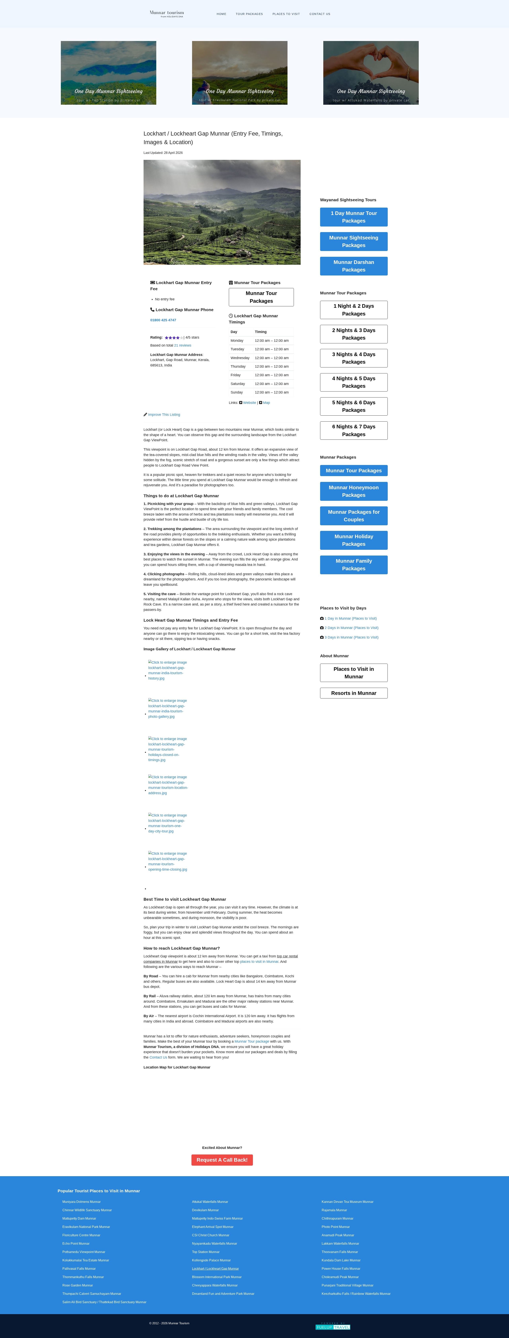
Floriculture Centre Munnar (81, 1235)
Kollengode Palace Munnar (211, 1260)
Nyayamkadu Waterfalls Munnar (214, 1243)
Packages (354, 309)
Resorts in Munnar (353, 693)
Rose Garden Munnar (77, 1285)
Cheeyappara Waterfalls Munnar (215, 1285)
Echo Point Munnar (75, 1243)
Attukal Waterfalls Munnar (210, 1201)
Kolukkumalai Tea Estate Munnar (85, 1260)
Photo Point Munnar (336, 1227)
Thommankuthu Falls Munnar (83, 1277)
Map (266, 403)
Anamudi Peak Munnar (338, 1235)
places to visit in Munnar (259, 962)
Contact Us (158, 1057)
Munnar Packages (353, 241)
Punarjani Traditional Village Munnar (347, 1285)
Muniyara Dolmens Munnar (81, 1201)
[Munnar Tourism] (160, 14)
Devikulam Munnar (205, 1210)
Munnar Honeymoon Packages (354, 491)
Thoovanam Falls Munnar (340, 1252)
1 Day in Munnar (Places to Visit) (351, 618)
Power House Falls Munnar (341, 1268)
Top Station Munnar (206, 1252)
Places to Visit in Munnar (354, 672)
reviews (182, 345)
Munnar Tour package (252, 1041)
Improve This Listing (164, 415)
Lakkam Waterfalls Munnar (340, 1243)
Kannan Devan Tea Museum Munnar (347, 1201)
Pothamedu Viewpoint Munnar (83, 1252)
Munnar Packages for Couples (354, 515)
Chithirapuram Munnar (337, 1218)
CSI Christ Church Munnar (210, 1235)
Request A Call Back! (222, 1160)
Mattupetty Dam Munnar (79, 1218)
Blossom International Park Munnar (217, 1277)
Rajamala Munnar (334, 1210)
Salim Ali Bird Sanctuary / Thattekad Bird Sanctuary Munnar (104, 1302)
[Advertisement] (354, 152)
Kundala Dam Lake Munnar (341, 1260)
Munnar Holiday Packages (354, 540)
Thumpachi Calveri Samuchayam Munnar (91, 1293)
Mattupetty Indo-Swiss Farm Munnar (217, 1218)
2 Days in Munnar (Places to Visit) (352, 628)
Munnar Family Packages (354, 564)
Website (249, 403)
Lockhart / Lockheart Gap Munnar (215, 1268)
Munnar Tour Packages (261, 297)
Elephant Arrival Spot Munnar (212, 1227)
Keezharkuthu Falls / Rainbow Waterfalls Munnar (356, 1293)
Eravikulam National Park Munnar (86, 1227)
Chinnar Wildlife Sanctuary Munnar (87, 1210)
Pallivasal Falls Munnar (79, 1268)
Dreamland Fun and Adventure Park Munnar (223, 1293)
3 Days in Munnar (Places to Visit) (352, 637)
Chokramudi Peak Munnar (340, 1277)
